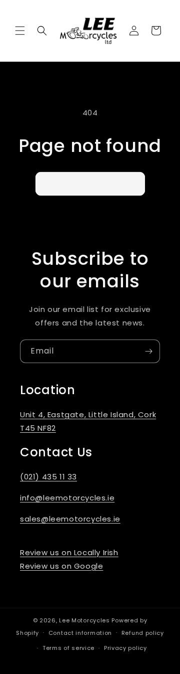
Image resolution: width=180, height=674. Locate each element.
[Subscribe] (149, 351)
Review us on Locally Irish (69, 552)
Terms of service (68, 648)
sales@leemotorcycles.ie (70, 519)
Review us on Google (61, 566)
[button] (20, 31)
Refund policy (143, 633)
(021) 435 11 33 (48, 476)
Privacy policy (125, 648)
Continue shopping (90, 183)
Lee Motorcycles (84, 620)
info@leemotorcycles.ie (67, 497)
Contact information (80, 633)
